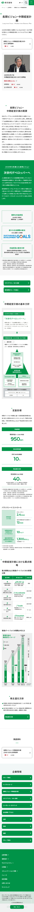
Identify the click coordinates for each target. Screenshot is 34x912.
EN (22, 2)
